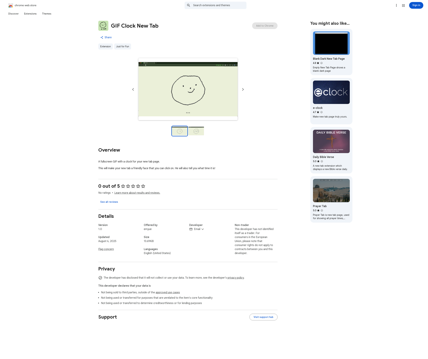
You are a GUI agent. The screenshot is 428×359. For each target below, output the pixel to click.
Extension (105, 46)
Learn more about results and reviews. (137, 193)
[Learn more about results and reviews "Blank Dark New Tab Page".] (321, 63)
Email (197, 229)
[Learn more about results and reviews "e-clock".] (321, 112)
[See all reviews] (109, 202)
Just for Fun (122, 46)
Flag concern (106, 249)
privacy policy (236, 277)
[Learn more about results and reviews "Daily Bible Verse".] (322, 161)
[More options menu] (396, 5)
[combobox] (219, 5)
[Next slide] (243, 89)
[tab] (13, 14)
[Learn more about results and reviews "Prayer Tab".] (322, 210)
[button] (403, 5)
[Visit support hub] (263, 317)
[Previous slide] (133, 89)
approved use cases (168, 292)
